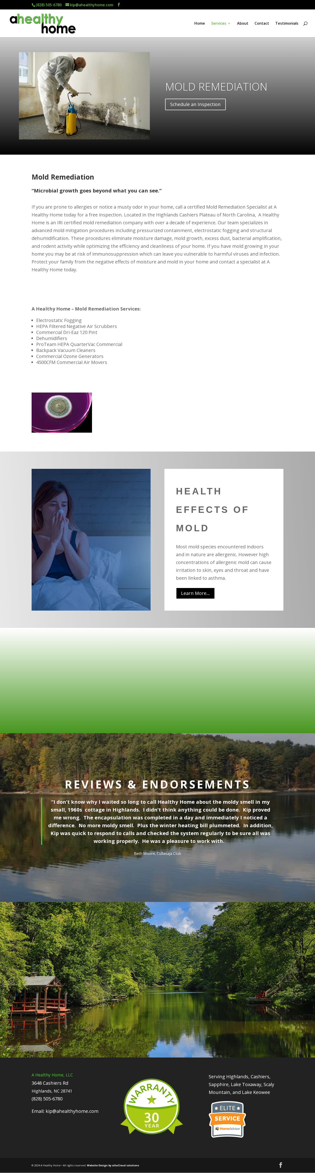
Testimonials (286, 24)
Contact (262, 24)
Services (218, 24)
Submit (268, 1017)
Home (199, 24)
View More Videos (188, 710)
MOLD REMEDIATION (216, 86)
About (242, 24)
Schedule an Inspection (195, 104)
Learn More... (195, 593)
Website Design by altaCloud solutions (113, 1165)
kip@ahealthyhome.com (72, 1111)
